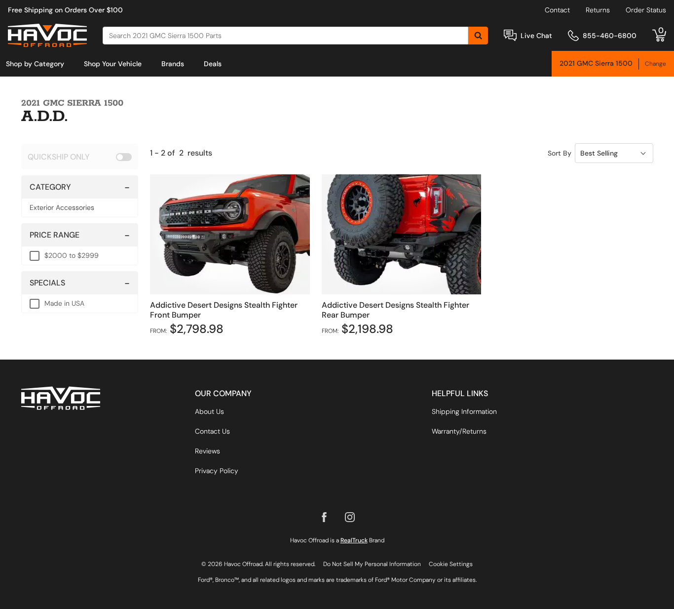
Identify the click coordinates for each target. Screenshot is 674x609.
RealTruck (354, 540)
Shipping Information (464, 411)
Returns (598, 9)
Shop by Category (35, 63)
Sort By (559, 153)
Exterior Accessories (62, 207)
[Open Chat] (510, 35)
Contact (557, 9)
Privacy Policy (216, 470)
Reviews (207, 451)
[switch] (80, 156)
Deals (213, 63)
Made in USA (64, 303)
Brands (172, 63)
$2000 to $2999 (71, 255)
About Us (209, 411)
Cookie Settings (451, 564)
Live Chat (536, 35)
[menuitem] (35, 64)
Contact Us (212, 431)
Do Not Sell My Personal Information (372, 564)
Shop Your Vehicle (113, 63)
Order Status (646, 9)
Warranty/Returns (459, 431)
